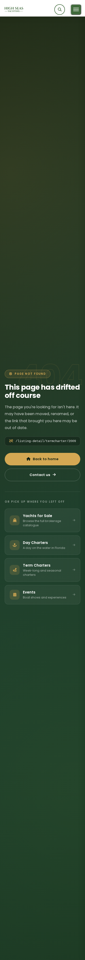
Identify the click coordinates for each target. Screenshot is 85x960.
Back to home (46, 459)
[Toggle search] (59, 9)
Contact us (40, 474)
